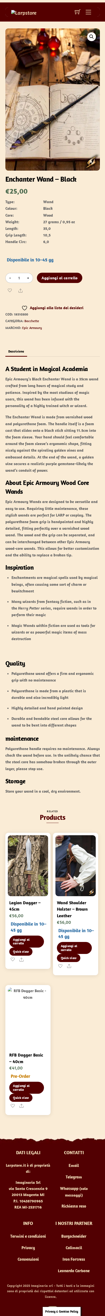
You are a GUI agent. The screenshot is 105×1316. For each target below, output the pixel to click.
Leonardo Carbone (74, 1270)
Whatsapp (69, 1188)
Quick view (21, 952)
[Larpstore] (23, 12)
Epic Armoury (32, 328)
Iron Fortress (74, 1259)
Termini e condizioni (28, 1236)
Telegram (74, 1177)
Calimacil (74, 1247)
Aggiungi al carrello (59, 277)
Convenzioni (28, 1259)
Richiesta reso (74, 1206)
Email (74, 1165)
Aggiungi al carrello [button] (21, 941)
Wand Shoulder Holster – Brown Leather (72, 909)
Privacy (28, 1247)
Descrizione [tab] (16, 351)
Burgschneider (73, 1236)
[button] (91, 36)
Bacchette (31, 321)
